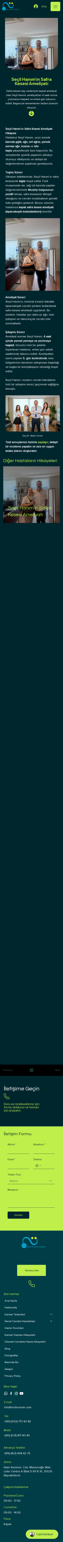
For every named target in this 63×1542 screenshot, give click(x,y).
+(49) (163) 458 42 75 (17, 1453)
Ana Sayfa (11, 1300)
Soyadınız (39, 1144)
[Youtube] (21, 1393)
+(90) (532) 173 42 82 (17, 1421)
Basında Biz (12, 1362)
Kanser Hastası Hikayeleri (20, 1334)
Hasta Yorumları (14, 1328)
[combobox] (31, 1181)
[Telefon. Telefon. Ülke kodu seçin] (38, 1166)
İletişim (9, 1369)
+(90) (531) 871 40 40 (17, 1435)
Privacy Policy (13, 1375)
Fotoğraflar (11, 1355)
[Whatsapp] (6, 1393)
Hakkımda (11, 1307)
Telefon (37, 1159)
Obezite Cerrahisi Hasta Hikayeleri (25, 1341)
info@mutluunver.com (18, 1407)
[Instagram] (16, 1393)
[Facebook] (11, 1393)
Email (11, 1159)
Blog (7, 1348)
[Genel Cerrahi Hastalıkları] (51, 1321)
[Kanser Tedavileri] (51, 1314)
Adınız (12, 1144)
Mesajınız (13, 1189)
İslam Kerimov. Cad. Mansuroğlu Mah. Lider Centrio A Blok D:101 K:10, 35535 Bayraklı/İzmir (28, 1471)
